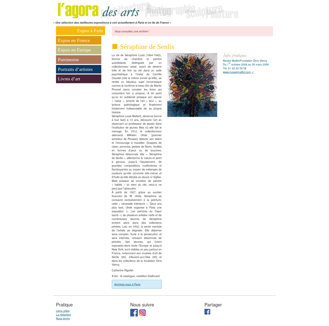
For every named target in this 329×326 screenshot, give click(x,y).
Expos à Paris (90, 30)
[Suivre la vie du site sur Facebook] (134, 312)
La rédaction (63, 314)
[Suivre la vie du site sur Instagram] (142, 312)
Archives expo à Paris (127, 284)
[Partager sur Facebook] (207, 311)
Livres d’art (69, 78)
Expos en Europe (74, 49)
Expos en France (74, 40)
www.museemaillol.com (237, 72)
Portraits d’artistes (75, 69)
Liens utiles (62, 311)
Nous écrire (63, 318)
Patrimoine (68, 59)
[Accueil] (147, 10)
